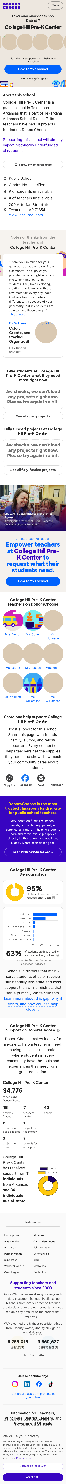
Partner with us (13, 1253)
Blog (36, 1259)
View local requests (26, 215)
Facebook (25, 785)
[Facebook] (39, 1384)
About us (38, 1235)
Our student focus (44, 1241)
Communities (41, 1253)
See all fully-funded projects (33, 470)
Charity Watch (23, 1328)
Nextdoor (57, 785)
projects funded (48, 1343)
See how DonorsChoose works (33, 852)
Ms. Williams (17, 323)
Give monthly (12, 1241)
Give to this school (33, 69)
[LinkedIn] (27, 1384)
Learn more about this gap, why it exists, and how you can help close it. (33, 1004)
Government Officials (33, 1423)
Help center (33, 1222)
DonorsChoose (11, 6)
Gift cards (10, 1247)
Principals (13, 1418)
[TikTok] (51, 1384)
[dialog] (33, 1457)
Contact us (39, 1272)
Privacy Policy (23, 1457)
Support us (10, 1259)
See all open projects (33, 416)
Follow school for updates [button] (35, 164)
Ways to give (11, 1272)
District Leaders (38, 1418)
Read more (17, 314)
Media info (39, 1265)
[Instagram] (15, 1384)
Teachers (46, 1413)
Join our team (41, 1247)
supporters (18, 1343)
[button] (9, 780)
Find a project (12, 1235)
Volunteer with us (14, 1265)
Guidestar (35, 1332)
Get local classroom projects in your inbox (33, 1395)
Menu (55, 5)
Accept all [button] (33, 1477)
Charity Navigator (47, 1328)
